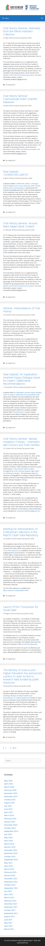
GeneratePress (22, 943)
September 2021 (11, 913)
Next (15, 748)
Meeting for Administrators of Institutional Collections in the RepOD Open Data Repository (20, 532)
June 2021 (8, 919)
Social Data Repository (11, 551)
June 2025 (8, 809)
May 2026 (8, 780)
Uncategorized (10, 85)
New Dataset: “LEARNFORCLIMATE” (15, 173)
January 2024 (9, 847)
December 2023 (10, 850)
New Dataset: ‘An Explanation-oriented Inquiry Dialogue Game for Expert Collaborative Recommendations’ (21, 379)
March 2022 (9, 897)
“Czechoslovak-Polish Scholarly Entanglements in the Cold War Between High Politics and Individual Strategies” (21, 471)
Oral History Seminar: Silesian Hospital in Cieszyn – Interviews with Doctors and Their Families (21, 442)
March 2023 (9, 869)
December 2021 (10, 904)
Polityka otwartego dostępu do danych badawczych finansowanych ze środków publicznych (19, 695)
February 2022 (10, 900)
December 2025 (10, 793)
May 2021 (8, 923)
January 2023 (9, 875)
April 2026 (8, 784)
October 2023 (9, 856)
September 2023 (11, 859)
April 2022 (8, 894)
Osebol (5, 250)
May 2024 (8, 837)
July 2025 (8, 806)
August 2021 (9, 916)
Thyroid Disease (18, 412)
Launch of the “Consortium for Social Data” (20, 608)
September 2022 (11, 888)
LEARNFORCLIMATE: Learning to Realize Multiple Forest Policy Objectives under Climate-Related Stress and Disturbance (22, 186)
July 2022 (8, 891)
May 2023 (8, 863)
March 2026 (9, 787)
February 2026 (10, 790)
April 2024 (8, 840)
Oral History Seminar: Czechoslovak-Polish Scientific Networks (20, 99)
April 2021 (8, 926)
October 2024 (9, 828)
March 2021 (9, 929)
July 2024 (8, 834)
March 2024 (9, 844)
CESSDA (15, 640)
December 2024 (10, 825)
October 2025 (9, 799)
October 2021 (9, 910)
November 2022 (10, 882)
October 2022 (9, 885)
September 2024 (11, 831)
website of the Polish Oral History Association (18, 75)
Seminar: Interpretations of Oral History (21, 309)
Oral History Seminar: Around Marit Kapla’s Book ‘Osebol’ (20, 224)
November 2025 (10, 796)
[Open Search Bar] (42, 18)
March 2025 (9, 815)
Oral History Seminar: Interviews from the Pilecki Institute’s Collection (21, 31)
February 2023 (10, 872)
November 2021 (10, 907)
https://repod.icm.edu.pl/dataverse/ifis (16, 590)
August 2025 (9, 803)
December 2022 (10, 878)
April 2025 (8, 812)
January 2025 (9, 821)
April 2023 (8, 866)
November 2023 (10, 853)
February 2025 (10, 818)
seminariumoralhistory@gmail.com (28, 511)
